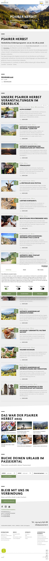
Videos (26, 538)
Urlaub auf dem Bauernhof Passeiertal (42, 542)
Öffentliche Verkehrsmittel (6, 535)
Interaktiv (27, 532)
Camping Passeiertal (41, 544)
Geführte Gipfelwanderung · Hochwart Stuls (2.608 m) (31, 236)
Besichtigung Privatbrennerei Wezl (34, 218)
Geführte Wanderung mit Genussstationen (30, 312)
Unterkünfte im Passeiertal (41, 533)
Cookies (22, 525)
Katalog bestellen (16, 534)
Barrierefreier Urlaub (17, 537)
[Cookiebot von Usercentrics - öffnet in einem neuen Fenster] (42, 266)
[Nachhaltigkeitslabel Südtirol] (3, 550)
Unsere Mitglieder (16, 538)
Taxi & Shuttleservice (5, 540)
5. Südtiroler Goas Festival (30, 183)
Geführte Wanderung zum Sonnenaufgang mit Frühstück (32, 147)
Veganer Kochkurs (27, 350)
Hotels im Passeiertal (41, 537)
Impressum (18, 525)
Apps (26, 535)
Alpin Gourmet (25, 109)
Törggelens (6, 48)
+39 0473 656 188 (6, 514)
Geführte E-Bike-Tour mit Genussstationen (30, 256)
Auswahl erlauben (24, 293)
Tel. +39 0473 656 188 (40, 522)
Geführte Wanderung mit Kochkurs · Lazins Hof (30, 127)
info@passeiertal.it (41, 525)
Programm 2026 (7, 77)
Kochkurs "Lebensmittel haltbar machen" (33, 331)
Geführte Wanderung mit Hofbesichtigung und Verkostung (33, 368)
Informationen (5, 532)
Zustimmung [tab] (8, 269)
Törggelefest (25, 165)
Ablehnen (9, 293)
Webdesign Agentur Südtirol (2, 557)
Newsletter (27, 534)
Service (14, 532)
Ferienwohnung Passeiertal (42, 538)
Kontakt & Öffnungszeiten (6, 538)
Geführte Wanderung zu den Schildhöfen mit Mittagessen (31, 387)
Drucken (45, 105)
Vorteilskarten (4, 537)
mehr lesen (25, 119)
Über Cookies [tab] (40, 269)
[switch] (18, 289)
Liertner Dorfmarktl (28, 201)
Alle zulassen (40, 293)
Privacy (13, 525)
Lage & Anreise (4, 534)
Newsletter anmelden (8, 501)
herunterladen (7, 81)
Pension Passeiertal (41, 540)
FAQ (14, 535)
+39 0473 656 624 (6, 516)
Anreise (3, 473)
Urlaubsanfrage (40, 535)
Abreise (19, 473)
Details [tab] (24, 269)
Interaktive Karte (28, 537)
